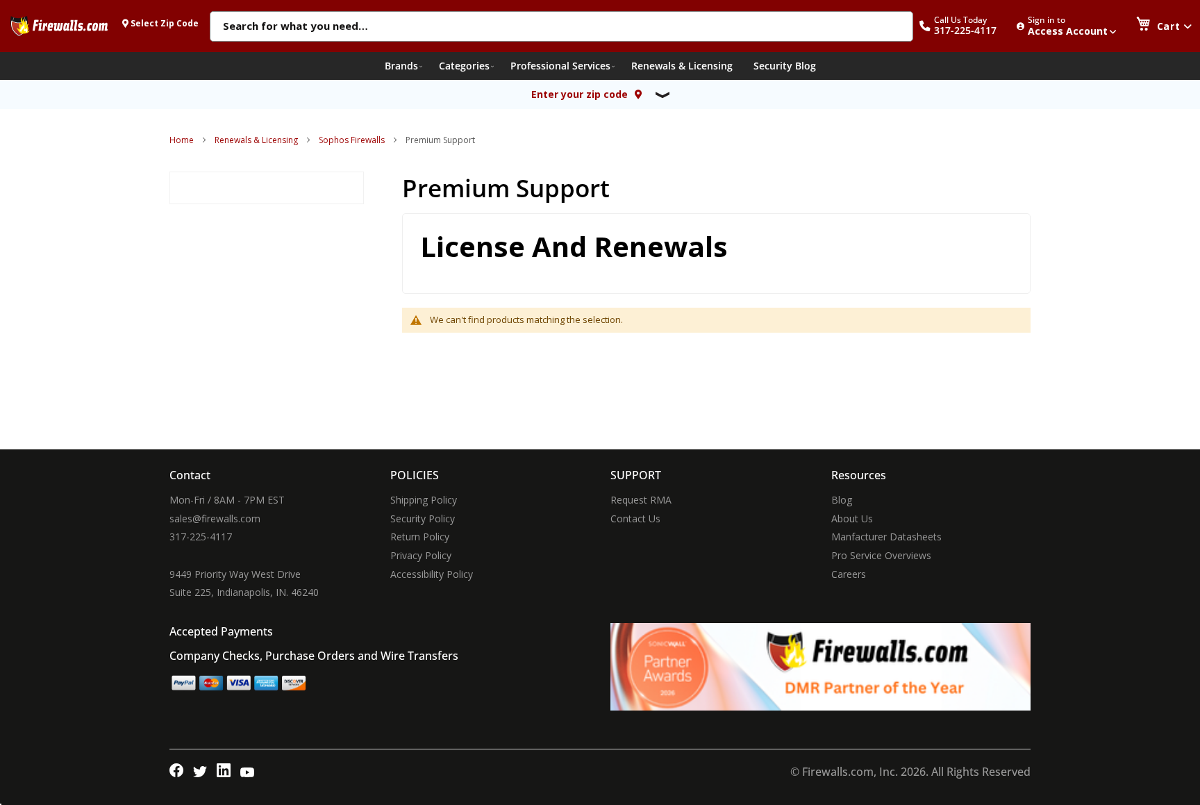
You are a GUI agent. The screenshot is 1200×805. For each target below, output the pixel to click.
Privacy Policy (420, 555)
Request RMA (641, 499)
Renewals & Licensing (256, 140)
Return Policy (419, 536)
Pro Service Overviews (881, 555)
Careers (848, 574)
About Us (852, 518)
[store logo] (59, 25)
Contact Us (635, 518)
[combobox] (561, 27)
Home (181, 140)
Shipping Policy (423, 499)
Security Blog (784, 65)
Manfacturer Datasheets (886, 536)
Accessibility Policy (431, 574)
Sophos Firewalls (352, 140)
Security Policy (422, 518)
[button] (965, 26)
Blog (841, 499)
